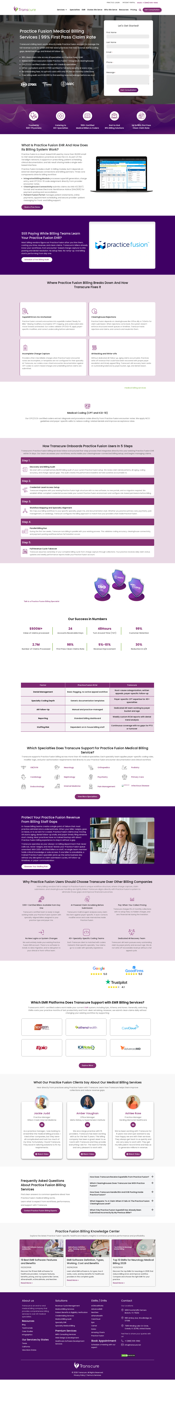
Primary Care (137, 777)
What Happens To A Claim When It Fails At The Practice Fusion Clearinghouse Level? (120, 1202)
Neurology (69, 767)
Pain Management (106, 786)
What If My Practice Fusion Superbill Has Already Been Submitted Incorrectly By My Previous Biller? (115, 1211)
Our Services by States (35, 1339)
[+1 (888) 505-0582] (122, 1341)
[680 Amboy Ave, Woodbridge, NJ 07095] (122, 1318)
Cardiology (35, 777)
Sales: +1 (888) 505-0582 (147, 3)
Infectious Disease (140, 785)
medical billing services (135, 387)
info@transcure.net (133, 1345)
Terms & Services (94, 1375)
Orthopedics (104, 767)
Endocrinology (37, 786)
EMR (83, 9)
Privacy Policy (79, 1375)
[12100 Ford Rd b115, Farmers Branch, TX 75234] (122, 1310)
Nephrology (69, 777)
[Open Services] (66, 9)
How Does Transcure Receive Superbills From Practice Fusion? (119, 1177)
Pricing (133, 9)
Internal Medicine (72, 786)
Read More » (27, 1283)
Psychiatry (103, 777)
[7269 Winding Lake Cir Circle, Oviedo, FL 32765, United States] (122, 1326)
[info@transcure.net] (122, 1345)
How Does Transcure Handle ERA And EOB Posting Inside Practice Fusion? (116, 1193)
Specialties (75, 9)
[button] (121, 1177)
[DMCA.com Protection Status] (128, 1355)
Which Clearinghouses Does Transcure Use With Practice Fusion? (117, 1184)
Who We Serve (110, 9)
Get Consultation (152, 10)
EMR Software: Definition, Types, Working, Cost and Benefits (85, 1261)
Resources (124, 9)
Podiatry (135, 767)
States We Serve (94, 9)
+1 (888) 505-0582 (132, 1341)
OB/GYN (34, 767)
